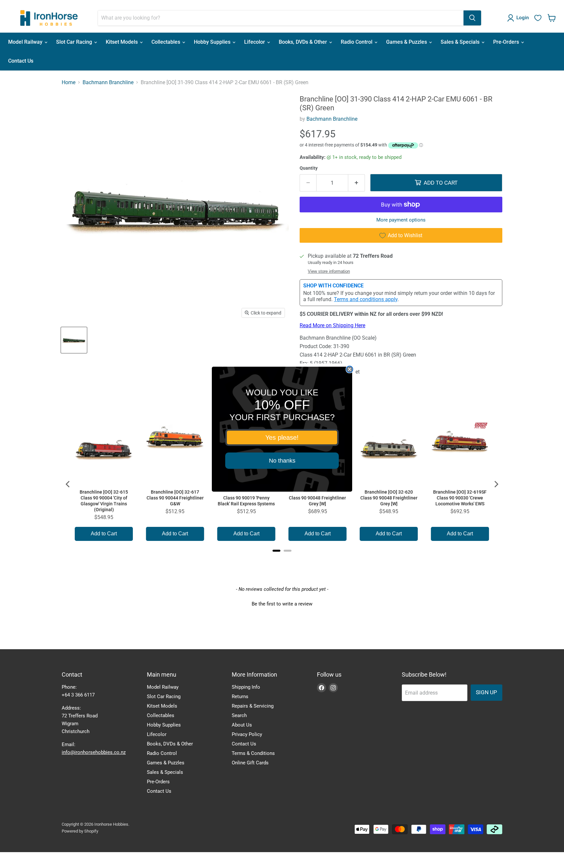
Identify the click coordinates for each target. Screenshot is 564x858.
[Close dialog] (349, 369)
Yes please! (282, 437)
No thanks (282, 460)
